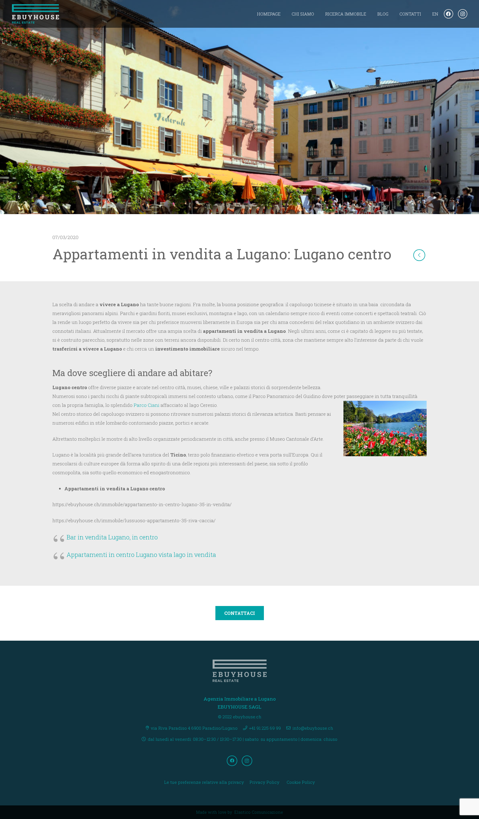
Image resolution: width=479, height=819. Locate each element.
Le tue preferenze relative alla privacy (204, 782)
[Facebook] (448, 14)
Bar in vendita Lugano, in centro (112, 537)
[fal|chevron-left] (419, 255)
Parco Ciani (146, 405)
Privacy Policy (264, 782)
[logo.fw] (35, 14)
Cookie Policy (301, 782)
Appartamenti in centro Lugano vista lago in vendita (141, 555)
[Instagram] (462, 14)
